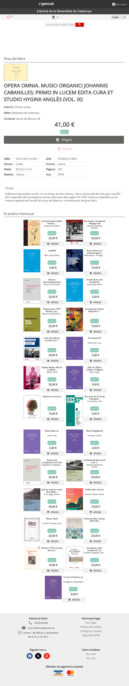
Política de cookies (91, 626)
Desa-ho (66, 148)
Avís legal (90, 622)
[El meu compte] (114, 4)
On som (91, 658)
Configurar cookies (91, 631)
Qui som (91, 654)
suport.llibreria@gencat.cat (41, 627)
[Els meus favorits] (8, 17)
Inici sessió (121, 4)
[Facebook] (30, 656)
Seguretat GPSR (91, 635)
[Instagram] (47, 656)
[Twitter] (38, 656)
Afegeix (66, 140)
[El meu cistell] (53, 17)
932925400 (41, 623)
